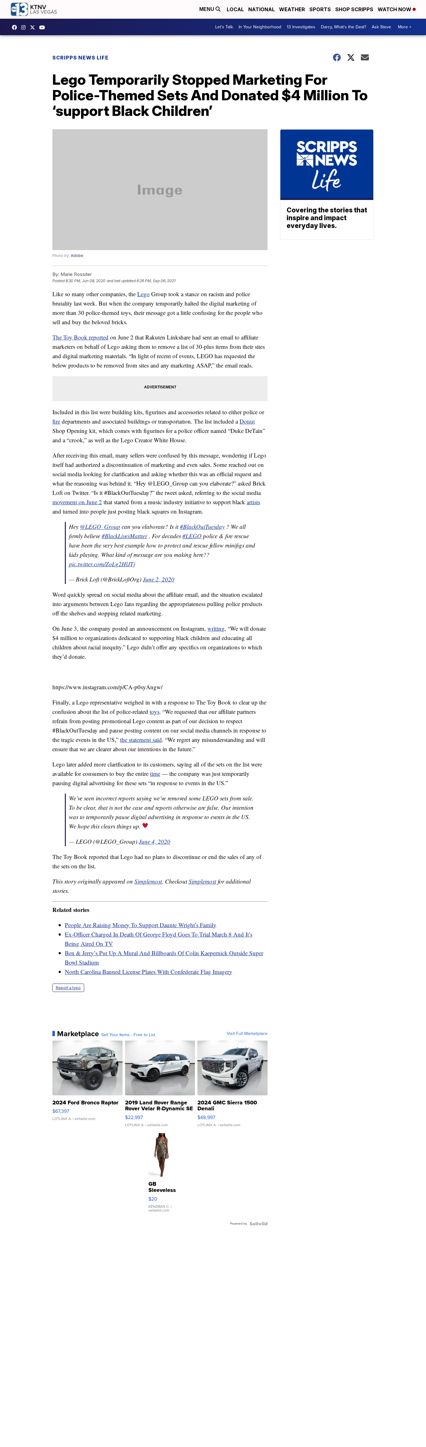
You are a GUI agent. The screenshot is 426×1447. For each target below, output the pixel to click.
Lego (143, 294)
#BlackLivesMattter (124, 536)
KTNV (34, 27)
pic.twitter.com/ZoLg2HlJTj (102, 564)
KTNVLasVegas (16, 27)
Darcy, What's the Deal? (343, 27)
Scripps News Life (80, 58)
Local (235, 9)
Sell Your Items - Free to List (128, 1035)
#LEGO (191, 536)
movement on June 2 (77, 502)
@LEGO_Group (100, 526)
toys (154, 711)
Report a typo (68, 987)
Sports (320, 9)
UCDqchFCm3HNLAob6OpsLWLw (43, 27)
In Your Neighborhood (260, 27)
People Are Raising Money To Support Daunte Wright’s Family (140, 925)
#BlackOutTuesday (202, 526)
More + (404, 27)
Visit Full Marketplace (247, 1034)
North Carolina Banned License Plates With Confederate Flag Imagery (148, 971)
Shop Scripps (354, 9)
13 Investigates (301, 27)
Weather (292, 9)
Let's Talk (224, 27)
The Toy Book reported (80, 337)
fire (56, 421)
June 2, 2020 (158, 579)
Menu (207, 9)
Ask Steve (381, 27)
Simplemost (148, 881)
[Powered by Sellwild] (258, 1224)
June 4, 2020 (154, 841)
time (155, 773)
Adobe (77, 255)
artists (253, 502)
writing (216, 628)
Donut (247, 421)
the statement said (141, 739)
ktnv (25, 27)
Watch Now (395, 9)
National (261, 9)
